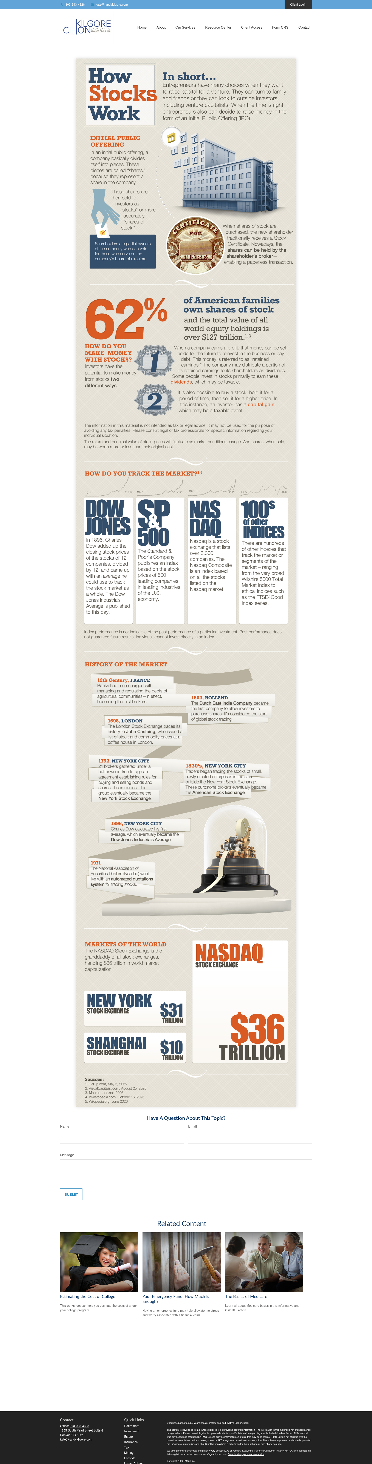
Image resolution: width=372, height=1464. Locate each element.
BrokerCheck (242, 1422)
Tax (126, 1447)
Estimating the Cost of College (87, 1297)
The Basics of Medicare (246, 1297)
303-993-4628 (75, 4)
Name (64, 1126)
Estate (128, 1436)
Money (128, 1452)
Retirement (131, 1426)
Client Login (298, 4)
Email (192, 1126)
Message (67, 1154)
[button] (142, 26)
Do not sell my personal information (246, 1454)
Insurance (131, 1442)
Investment (131, 1431)
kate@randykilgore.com (112, 4)
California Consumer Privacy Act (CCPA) (275, 1450)
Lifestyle (129, 1458)
